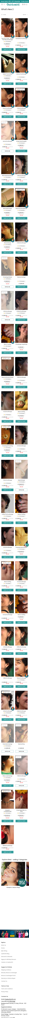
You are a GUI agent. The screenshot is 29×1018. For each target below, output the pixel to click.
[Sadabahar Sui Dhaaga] (21, 27)
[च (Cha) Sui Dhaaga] (7, 603)
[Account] (24, 4)
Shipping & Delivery (6, 970)
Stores (3, 948)
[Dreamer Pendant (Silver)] (7, 366)
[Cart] (26, 4)
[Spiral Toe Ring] (21, 400)
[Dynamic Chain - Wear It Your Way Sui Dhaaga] (7, 27)
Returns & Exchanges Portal (8, 975)
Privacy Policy (4, 991)
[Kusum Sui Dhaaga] (7, 97)
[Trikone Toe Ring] (21, 503)
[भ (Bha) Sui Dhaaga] (21, 636)
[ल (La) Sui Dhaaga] (7, 536)
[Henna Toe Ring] (21, 603)
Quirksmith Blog (5, 953)
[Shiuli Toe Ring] (7, 570)
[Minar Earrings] (7, 231)
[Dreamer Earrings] (21, 266)
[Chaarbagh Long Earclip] (21, 333)
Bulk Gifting (4, 951)
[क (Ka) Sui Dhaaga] (21, 231)
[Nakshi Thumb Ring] (7, 63)
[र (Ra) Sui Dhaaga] (21, 164)
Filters (4, 14)
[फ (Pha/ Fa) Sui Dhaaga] (7, 503)
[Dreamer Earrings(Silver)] (21, 197)
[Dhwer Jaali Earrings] (7, 765)
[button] (4, 4)
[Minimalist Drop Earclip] (7, 164)
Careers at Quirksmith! (7, 962)
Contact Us (4, 981)
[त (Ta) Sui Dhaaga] (21, 435)
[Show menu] (2, 4)
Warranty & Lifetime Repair (8, 978)
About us (3, 945)
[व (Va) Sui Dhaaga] (7, 400)
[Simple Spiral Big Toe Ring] (21, 799)
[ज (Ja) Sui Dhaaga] (21, 570)
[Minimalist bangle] (7, 197)
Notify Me (7, 151)
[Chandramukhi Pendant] (21, 536)
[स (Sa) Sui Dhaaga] (7, 700)
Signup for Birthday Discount (8, 959)
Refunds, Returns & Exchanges (9, 972)
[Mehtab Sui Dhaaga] (7, 834)
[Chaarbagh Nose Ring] (7, 435)
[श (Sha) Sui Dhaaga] (21, 300)
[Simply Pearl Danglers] (21, 130)
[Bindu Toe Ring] (7, 333)
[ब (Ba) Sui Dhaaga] (7, 667)
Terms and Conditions (7, 989)
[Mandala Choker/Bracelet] (7, 799)
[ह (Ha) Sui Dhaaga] (7, 636)
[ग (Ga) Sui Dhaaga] (7, 469)
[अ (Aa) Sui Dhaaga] (21, 97)
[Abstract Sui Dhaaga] (21, 63)
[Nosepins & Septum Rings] (13, 874)
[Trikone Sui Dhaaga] (21, 667)
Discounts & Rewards (6, 956)
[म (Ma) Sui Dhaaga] (21, 700)
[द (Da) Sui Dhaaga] (21, 366)
